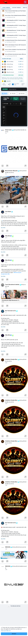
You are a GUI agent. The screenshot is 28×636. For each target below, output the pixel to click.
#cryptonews (4, 274)
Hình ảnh (22, 93)
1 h (5, 312)
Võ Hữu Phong (10, 64)
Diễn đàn (10, 84)
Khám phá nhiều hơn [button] (6, 630)
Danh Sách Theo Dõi (23, 99)
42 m (6, 287)
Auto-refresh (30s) (16, 84)
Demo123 (9, 81)
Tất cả (5, 93)
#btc (9, 274)
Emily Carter (8, 130)
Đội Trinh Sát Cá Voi (10, 310)
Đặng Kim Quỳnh (10, 72)
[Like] (14, 166)
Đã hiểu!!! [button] (14, 633)
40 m (6, 262)
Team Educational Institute (12, 284)
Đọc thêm (3, 227)
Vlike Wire (7, 236)
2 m (6, 133)
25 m (6, 237)
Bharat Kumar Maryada (11, 170)
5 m (6, 174)
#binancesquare (17, 272)
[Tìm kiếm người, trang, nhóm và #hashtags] (25, 2)
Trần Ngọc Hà (9, 66)
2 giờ (6, 362)
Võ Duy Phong (10, 69)
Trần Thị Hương (10, 61)
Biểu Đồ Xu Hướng (16, 99)
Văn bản (13, 93)
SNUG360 (7, 547)
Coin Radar (8, 211)
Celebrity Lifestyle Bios (11, 359)
